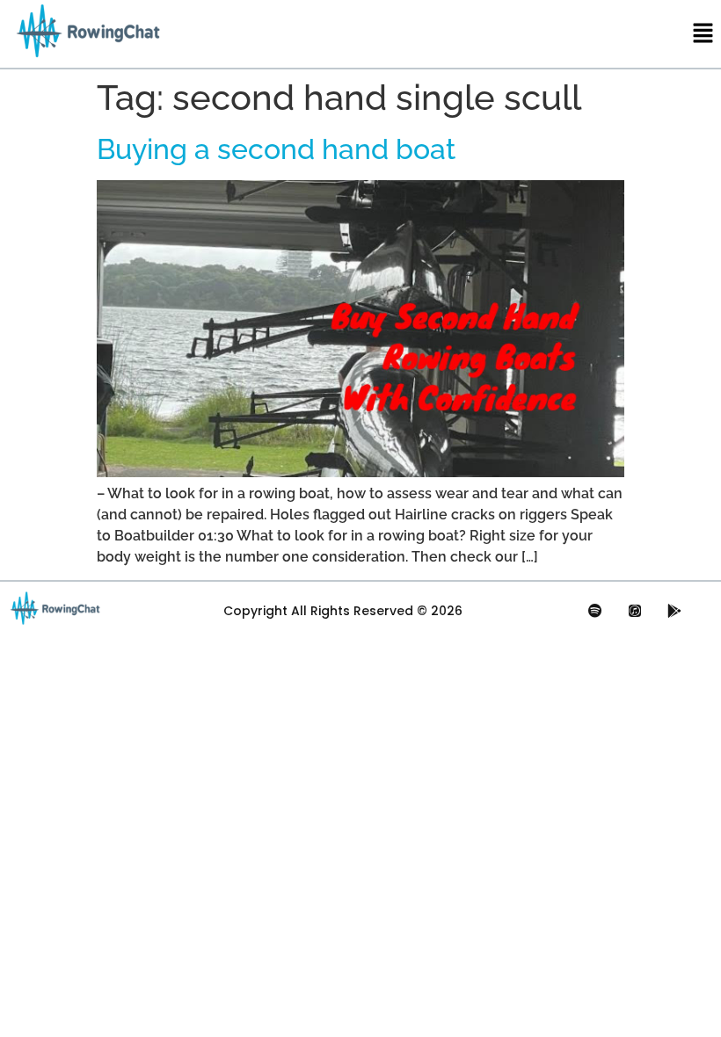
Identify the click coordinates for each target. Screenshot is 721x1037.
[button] (703, 34)
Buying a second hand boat (276, 149)
